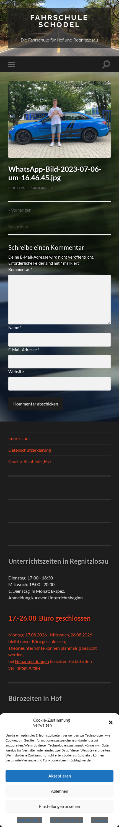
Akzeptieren (59, 775)
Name (15, 327)
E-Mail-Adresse (23, 349)
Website (16, 371)
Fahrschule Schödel (59, 21)
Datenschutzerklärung (66, 820)
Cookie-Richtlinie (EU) (29, 461)
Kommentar (20, 269)
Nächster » (18, 226)
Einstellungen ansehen (59, 806)
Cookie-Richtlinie (29, 820)
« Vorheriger (19, 209)
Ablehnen (59, 791)
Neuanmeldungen (32, 661)
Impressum (99, 820)
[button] (110, 722)
